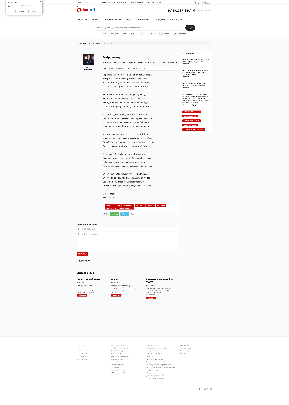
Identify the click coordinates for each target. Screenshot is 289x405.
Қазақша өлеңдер (117, 345)
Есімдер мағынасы (117, 365)
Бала (150, 34)
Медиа (129, 19)
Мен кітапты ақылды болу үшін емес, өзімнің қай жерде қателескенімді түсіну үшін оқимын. (195, 72)
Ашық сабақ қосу (186, 351)
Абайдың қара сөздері (154, 353)
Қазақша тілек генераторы (155, 378)
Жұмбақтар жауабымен (119, 348)
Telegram (125, 214)
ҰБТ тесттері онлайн (118, 373)
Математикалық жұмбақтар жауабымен (160, 367)
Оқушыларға (143, 19)
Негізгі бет (83, 19)
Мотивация (115, 367)
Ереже (94, 2)
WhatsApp (115, 214)
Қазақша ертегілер (118, 370)
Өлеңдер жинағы (95, 43)
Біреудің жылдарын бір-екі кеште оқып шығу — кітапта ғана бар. (194, 84)
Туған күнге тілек (179, 34)
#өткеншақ (140, 205)
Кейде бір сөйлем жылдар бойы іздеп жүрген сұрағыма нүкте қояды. (195, 60)
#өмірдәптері (128, 205)
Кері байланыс (137, 2)
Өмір (124, 34)
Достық (133, 34)
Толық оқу (82, 295)
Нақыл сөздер (116, 353)
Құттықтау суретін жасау (155, 376)
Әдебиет (96, 19)
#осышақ (150, 205)
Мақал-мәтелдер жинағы (120, 351)
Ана (104, 34)
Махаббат (114, 34)
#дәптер (116, 205)
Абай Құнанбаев (163, 34)
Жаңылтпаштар (117, 359)
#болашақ (161, 205)
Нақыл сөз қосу (185, 348)
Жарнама (106, 2)
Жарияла (82, 254)
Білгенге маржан (113, 19)
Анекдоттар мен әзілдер (120, 356)
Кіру (198, 3)
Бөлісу (106, 214)
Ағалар (115, 279)
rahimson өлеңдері (126, 208)
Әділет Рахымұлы (88, 68)
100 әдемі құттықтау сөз (154, 373)
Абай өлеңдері (151, 345)
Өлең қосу (183, 353)
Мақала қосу (184, 345)
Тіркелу (207, 3)
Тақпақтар (149, 356)
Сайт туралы (82, 2)
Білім (142, 34)
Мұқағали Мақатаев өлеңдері (156, 348)
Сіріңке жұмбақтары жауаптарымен (159, 365)
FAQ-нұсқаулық (154, 2)
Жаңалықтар (175, 19)
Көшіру (133, 214)
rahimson (110, 68)
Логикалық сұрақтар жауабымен (157, 362)
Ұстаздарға (159, 19)
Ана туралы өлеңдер (153, 351)
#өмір (108, 205)
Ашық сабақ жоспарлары (120, 362)
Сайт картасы (120, 2)
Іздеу (190, 28)
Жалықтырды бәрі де (88, 279)
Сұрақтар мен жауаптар (154, 359)
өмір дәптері (111, 208)
